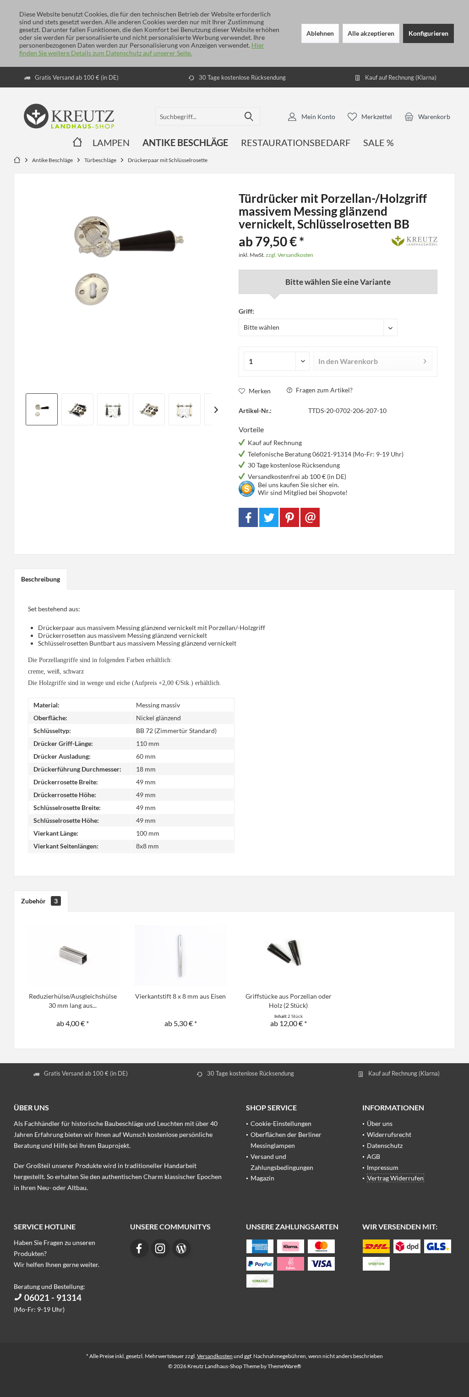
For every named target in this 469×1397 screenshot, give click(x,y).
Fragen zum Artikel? (323, 390)
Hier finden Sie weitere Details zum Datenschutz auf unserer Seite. (141, 49)
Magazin (262, 1178)
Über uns (380, 1123)
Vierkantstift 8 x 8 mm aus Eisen (180, 996)
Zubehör (39, 901)
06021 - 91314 (52, 1297)
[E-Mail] (310, 517)
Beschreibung (40, 579)
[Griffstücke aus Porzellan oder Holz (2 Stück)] (288, 955)
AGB (373, 1156)
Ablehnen (320, 33)
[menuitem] (427, 116)
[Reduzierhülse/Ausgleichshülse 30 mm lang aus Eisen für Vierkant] (73, 955)
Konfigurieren (428, 33)
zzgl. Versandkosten (289, 254)
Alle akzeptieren (371, 33)
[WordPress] (181, 1248)
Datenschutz (385, 1145)
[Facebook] (248, 517)
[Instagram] (160, 1248)
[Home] (77, 142)
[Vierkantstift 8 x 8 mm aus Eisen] (181, 955)
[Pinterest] (289, 517)
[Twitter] (268, 517)
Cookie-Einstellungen (281, 1123)
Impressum (382, 1167)
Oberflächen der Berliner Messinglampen (286, 1140)
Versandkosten (215, 1356)
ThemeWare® (284, 1366)
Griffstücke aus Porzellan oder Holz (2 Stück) (288, 1000)
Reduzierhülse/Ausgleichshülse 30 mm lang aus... (73, 1000)
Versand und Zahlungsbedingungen (282, 1161)
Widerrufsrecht (389, 1134)
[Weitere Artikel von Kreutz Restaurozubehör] (414, 239)
